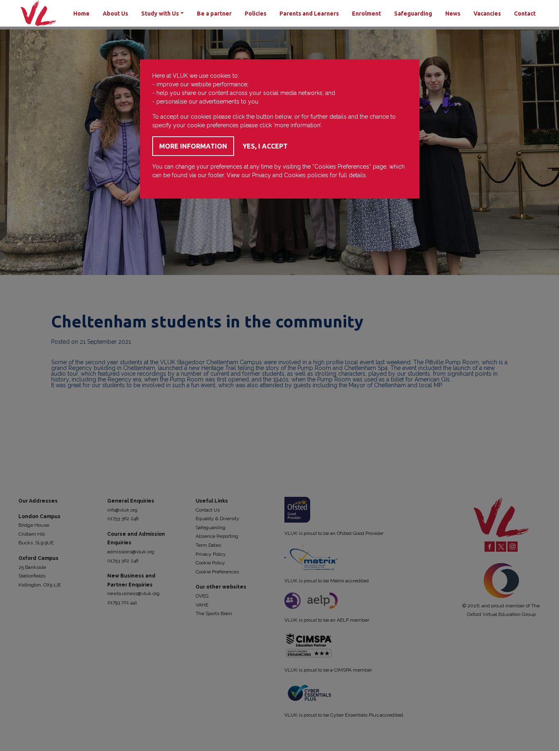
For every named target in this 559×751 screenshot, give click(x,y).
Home (81, 13)
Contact (525, 13)
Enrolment (366, 13)
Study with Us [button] (160, 13)
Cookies (295, 175)
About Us (115, 13)
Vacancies (487, 13)
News (452, 13)
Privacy (261, 175)
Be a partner (214, 13)
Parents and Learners (309, 13)
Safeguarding (413, 13)
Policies (255, 13)
